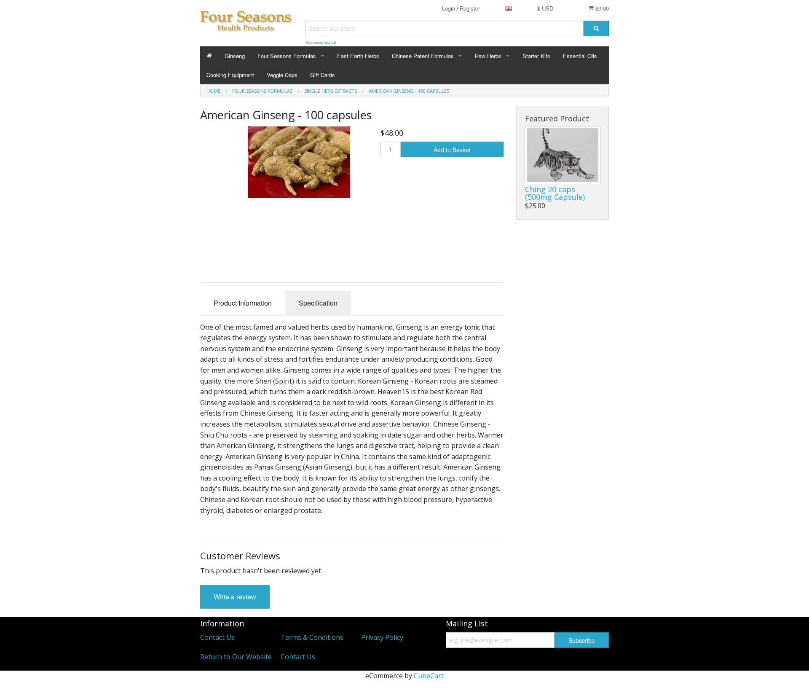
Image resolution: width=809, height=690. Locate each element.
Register (470, 8)
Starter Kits (536, 56)
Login (448, 8)
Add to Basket (452, 149)
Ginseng (235, 56)
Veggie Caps (282, 75)
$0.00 (601, 8)
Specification (318, 303)
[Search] (596, 28)
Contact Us (217, 637)
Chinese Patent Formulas (423, 56)
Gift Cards (322, 75)
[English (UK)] (508, 8)
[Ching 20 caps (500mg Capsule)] (562, 155)
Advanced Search (320, 42)
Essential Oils (580, 56)
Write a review (235, 596)
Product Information (243, 303)
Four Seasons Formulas (286, 56)
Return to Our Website (236, 656)
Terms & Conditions (312, 637)
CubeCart (429, 675)
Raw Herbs (488, 56)
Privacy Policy (382, 637)
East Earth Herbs (358, 56)
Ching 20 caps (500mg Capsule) (555, 193)
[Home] (209, 55)
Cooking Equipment (230, 75)
